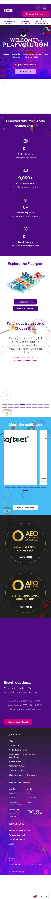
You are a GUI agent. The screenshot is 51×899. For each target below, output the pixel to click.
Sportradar (10, 478)
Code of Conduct (17, 770)
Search (38, 7)
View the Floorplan (25, 308)
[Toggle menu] (44, 7)
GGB (29, 802)
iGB (28, 793)
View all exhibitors (25, 507)
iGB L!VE (12, 797)
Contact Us (14, 745)
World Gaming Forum (18, 750)
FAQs (11, 741)
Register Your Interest (36, 14)
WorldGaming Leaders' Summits (15, 803)
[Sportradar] (25, 454)
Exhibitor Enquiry (25, 302)
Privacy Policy (15, 761)
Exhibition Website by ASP (33, 865)
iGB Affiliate (13, 793)
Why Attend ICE (25, 71)
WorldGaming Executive (14, 815)
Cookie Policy (14, 868)
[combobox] (40, 896)
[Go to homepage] (8, 11)
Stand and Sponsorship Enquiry (23, 775)
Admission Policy (16, 766)
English (40, 896)
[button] (4, 404)
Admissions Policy (16, 871)
